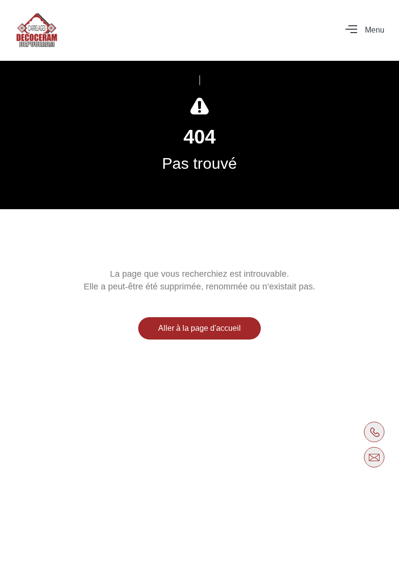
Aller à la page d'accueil (199, 328)
